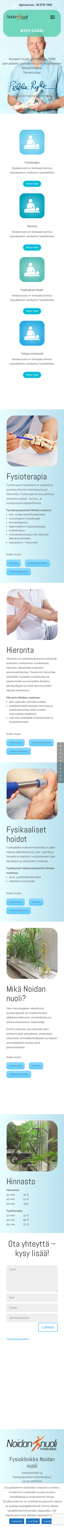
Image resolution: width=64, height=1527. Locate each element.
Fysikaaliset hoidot (32, 290)
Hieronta (32, 226)
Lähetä (48, 1327)
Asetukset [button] (16, 1521)
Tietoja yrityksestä (32, 353)
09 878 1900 (44, 5)
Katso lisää (32, 183)
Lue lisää (33, 1521)
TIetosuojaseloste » (18, 1339)
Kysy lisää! (32, 30)
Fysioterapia (32, 162)
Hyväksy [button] (48, 1521)
